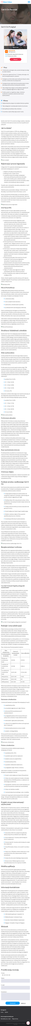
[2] (4, 975)
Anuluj (23, 1003)
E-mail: (3, 985)
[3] (6, 975)
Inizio (2, 1012)
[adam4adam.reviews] (6, 2)
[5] (9, 975)
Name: (2, 978)
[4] (8, 975)
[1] (2, 975)
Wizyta (15, 59)
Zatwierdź (12, 1003)
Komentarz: (4, 992)
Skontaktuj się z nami (6, 1018)
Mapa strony (15, 1018)
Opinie (6, 1012)
